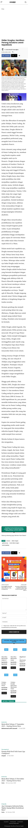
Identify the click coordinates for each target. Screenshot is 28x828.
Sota (3, 783)
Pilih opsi (4, 667)
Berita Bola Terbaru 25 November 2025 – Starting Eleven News (13, 780)
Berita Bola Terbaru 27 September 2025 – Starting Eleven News (13, 725)
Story (3, 9)
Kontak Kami (20, 821)
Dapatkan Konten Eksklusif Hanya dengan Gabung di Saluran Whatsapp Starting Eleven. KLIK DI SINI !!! (14, 529)
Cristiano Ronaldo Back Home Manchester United (14, 686)
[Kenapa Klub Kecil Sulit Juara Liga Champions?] (14, 740)
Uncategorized (5, 749)
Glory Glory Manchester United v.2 (5, 658)
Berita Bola (4, 722)
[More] (19, 55)
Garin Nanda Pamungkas (12, 49)
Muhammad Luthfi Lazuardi (9, 728)
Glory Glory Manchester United (14, 658)
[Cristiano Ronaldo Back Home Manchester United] (14, 677)
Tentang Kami (13, 821)
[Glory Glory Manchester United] (14, 651)
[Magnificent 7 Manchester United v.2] (23, 651)
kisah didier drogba (14, 543)
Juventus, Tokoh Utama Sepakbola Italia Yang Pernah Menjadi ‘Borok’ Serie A (20, 588)
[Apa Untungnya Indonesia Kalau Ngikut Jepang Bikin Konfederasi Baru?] (14, 794)
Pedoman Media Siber (14, 823)
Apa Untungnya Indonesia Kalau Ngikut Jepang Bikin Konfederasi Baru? (13, 808)
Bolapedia (4, 803)
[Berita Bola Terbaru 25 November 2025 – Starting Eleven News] (14, 767)
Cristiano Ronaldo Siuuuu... (4, 684)
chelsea (8, 540)
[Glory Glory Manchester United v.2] (5, 651)
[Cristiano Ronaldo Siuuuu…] (5, 677)
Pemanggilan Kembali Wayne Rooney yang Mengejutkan (7, 588)
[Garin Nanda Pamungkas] (3, 49)
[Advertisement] (14, 24)
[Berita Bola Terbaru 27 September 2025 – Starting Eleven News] (14, 712)
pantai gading (5, 545)
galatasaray (5, 543)
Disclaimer (6, 821)
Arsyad (4, 756)
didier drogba (15, 540)
